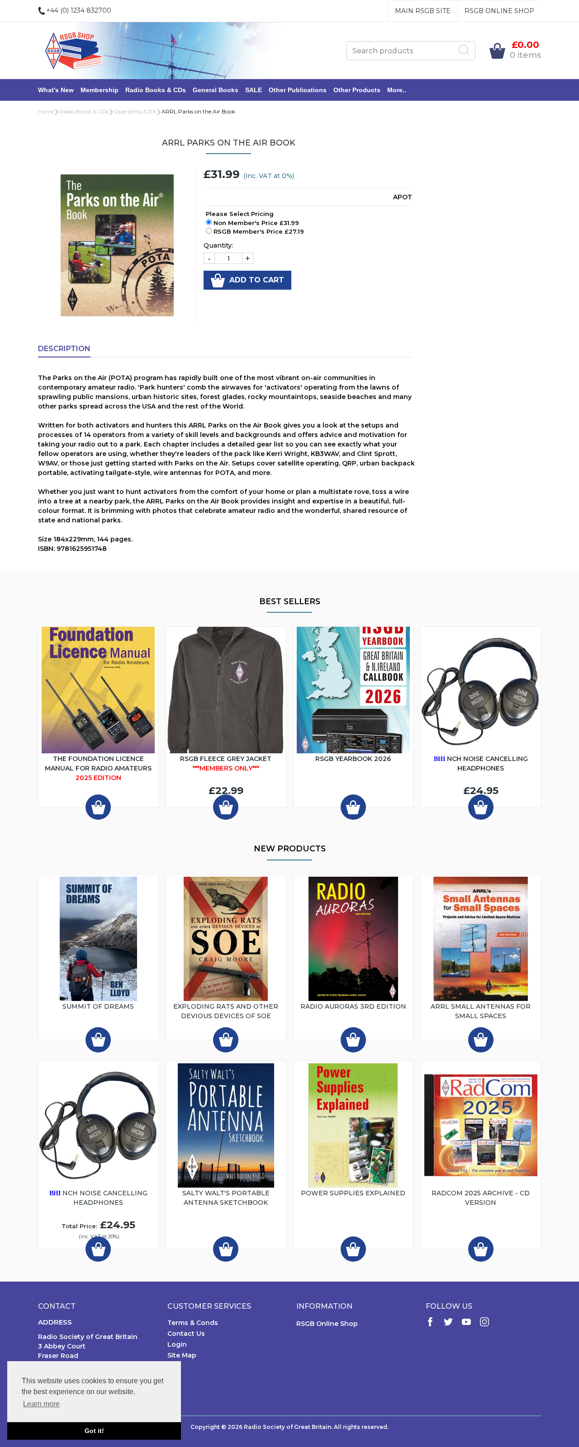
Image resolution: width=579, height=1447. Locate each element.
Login (177, 1344)
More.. (396, 90)
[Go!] (464, 50)
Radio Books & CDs (155, 90)
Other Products (356, 90)
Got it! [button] (94, 1430)
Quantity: (218, 245)
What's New (56, 90)
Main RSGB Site (423, 11)
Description (64, 348)
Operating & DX (135, 111)
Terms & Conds (192, 1323)
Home (46, 111)
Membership (100, 90)
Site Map (181, 1355)
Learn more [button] (41, 1404)
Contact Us (186, 1334)
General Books (215, 90)
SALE (253, 90)
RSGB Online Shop (499, 11)
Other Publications (298, 90)
